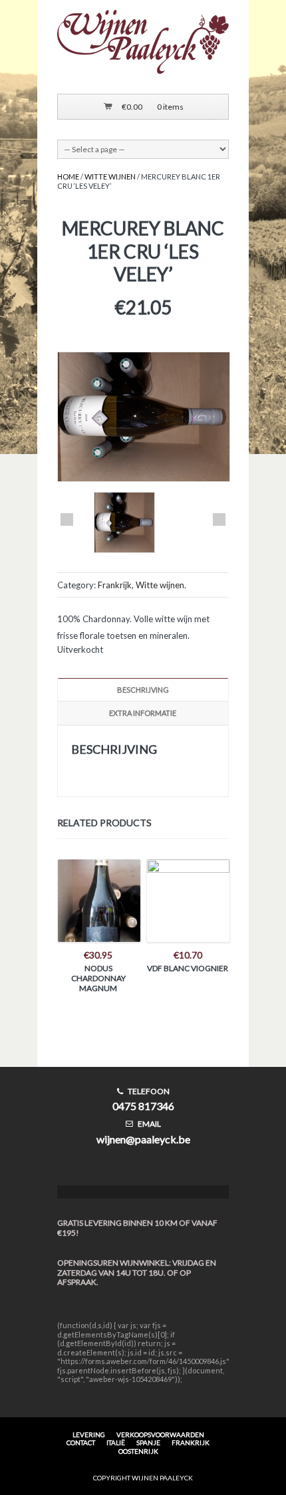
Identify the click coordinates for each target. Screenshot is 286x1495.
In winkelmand (98, 911)
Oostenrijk (138, 1451)
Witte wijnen (110, 176)
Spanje (148, 1442)
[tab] (143, 689)
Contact (81, 1442)
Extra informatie (142, 713)
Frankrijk (115, 585)
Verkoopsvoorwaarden (160, 1434)
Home (68, 176)
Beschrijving (143, 689)
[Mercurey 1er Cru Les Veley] (124, 523)
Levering (88, 1434)
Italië (115, 1442)
